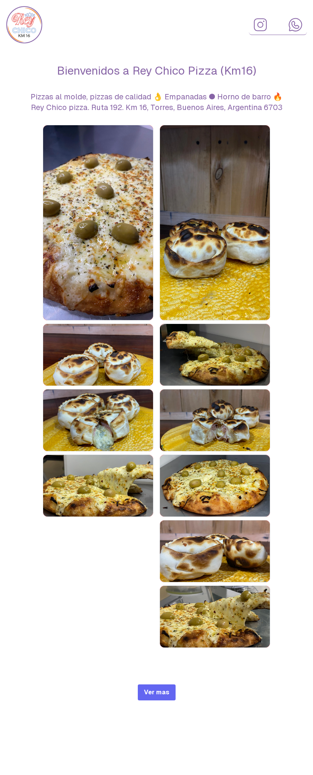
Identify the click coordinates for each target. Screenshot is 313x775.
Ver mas (156, 692)
